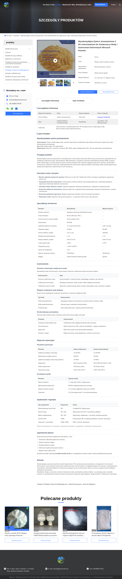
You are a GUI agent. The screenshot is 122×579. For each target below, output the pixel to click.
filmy (73, 5)
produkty (58, 5)
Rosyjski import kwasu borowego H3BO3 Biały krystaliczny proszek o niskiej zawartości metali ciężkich (46, 534)
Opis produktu (78, 101)
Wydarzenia (66, 5)
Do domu (46, 5)
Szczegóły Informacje (50, 101)
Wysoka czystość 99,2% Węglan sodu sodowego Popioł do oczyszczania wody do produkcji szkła (16, 534)
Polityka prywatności (22, 577)
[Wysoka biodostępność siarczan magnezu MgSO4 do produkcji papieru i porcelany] (75, 518)
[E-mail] (16, 108)
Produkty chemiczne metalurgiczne (55, 484)
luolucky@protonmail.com (18, 100)
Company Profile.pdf (103, 117)
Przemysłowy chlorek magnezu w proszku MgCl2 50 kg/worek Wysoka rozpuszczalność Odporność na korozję (103, 534)
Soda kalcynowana (75, 484)
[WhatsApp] (12, 108)
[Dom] (6, 5)
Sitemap (11, 577)
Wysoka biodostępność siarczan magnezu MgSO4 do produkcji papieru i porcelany (74, 534)
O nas (52, 5)
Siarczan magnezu (89, 484)
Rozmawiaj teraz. (101, 4)
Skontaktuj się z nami (83, 5)
